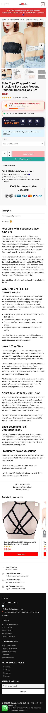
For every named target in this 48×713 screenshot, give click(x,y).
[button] (43, 4)
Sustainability (7, 633)
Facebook (7, 667)
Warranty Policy (8, 658)
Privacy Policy (7, 630)
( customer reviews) (20, 98)
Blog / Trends (7, 627)
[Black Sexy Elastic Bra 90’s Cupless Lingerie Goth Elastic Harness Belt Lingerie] (20, 520)
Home (4, 20)
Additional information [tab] (11, 216)
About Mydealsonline (10, 624)
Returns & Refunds (9, 652)
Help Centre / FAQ (9, 646)
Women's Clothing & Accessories (37, 20)
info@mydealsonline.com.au (12, 609)
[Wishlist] (36, 504)
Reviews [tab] (6, 221)
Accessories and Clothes (16, 20)
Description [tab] (6, 211)
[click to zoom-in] (24, 45)
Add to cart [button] (20, 554)
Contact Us (6, 655)
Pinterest (6, 676)
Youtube (6, 670)
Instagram (7, 673)
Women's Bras (26, 487)
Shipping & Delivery (9, 649)
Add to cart (28, 154)
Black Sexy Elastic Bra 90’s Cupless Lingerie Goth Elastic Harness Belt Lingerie (20, 543)
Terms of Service (8, 636)
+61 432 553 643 (10, 603)
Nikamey (25, 489)
